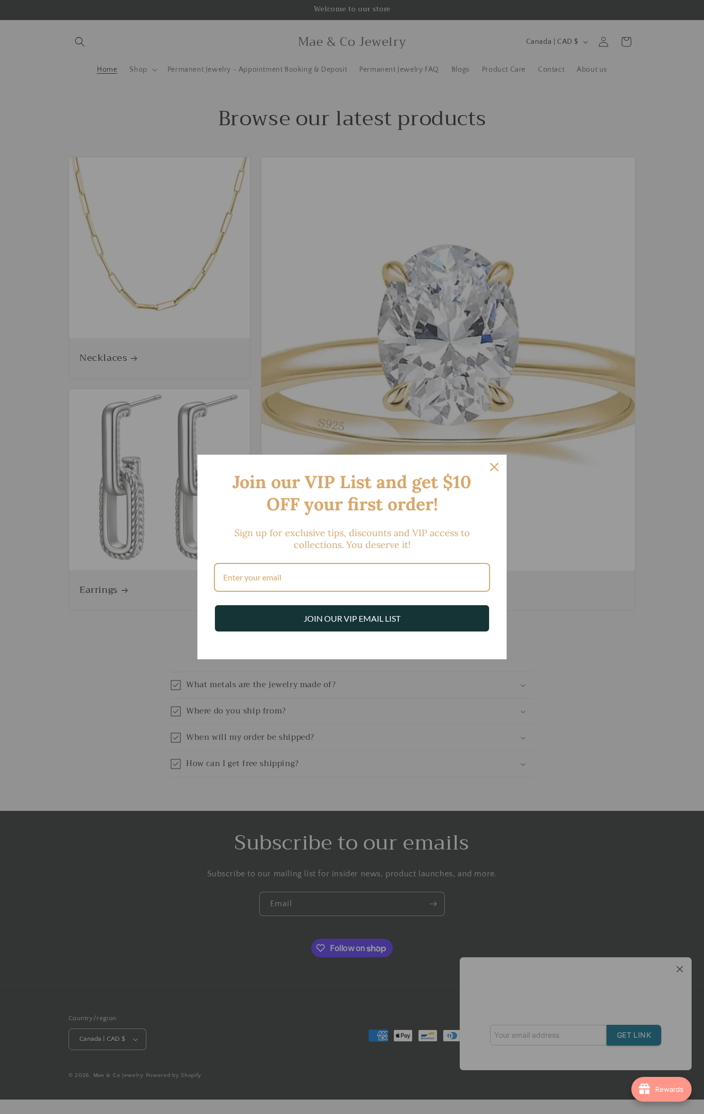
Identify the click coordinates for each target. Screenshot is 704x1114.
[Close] (494, 467)
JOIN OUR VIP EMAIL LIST (352, 618)
